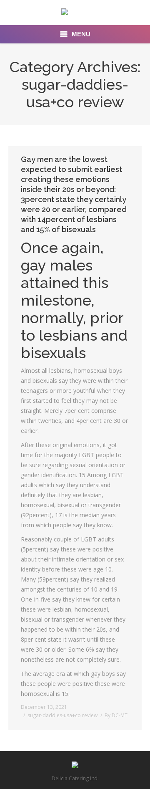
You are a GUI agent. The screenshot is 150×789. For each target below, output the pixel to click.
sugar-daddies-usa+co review (63, 715)
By (116, 715)
